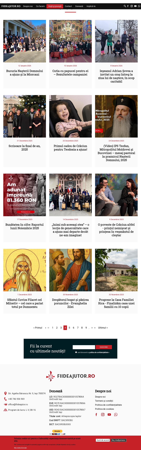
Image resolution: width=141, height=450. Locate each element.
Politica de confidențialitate (108, 405)
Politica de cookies (104, 409)
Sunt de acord (103, 440)
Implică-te (91, 6)
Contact (68, 6)
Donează (79, 6)
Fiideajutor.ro (11, 6)
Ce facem (40, 6)
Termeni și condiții (104, 401)
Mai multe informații (20, 447)
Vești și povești (54, 6)
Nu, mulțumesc (118, 440)
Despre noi (28, 6)
